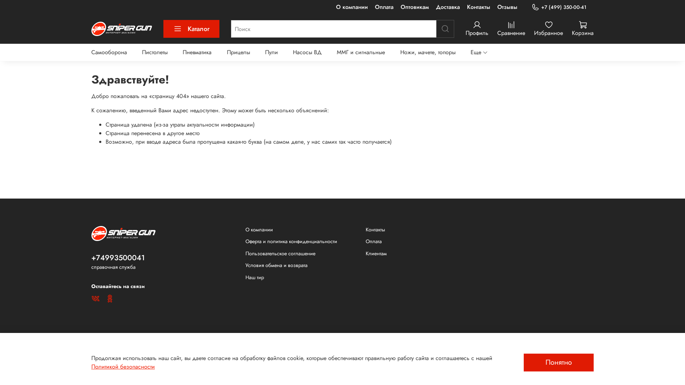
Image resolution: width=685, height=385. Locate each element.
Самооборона (109, 52)
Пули (271, 52)
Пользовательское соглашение (280, 253)
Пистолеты (155, 52)
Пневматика (197, 52)
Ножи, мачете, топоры (428, 52)
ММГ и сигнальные (361, 52)
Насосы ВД (307, 52)
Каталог (198, 29)
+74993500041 (118, 257)
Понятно (559, 362)
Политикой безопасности (123, 367)
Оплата (384, 7)
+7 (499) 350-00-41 (564, 7)
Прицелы (238, 52)
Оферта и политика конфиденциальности (291, 241)
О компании (352, 7)
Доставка (448, 7)
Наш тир (254, 277)
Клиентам (376, 253)
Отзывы (507, 7)
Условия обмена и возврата (276, 265)
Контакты (478, 7)
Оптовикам (415, 7)
